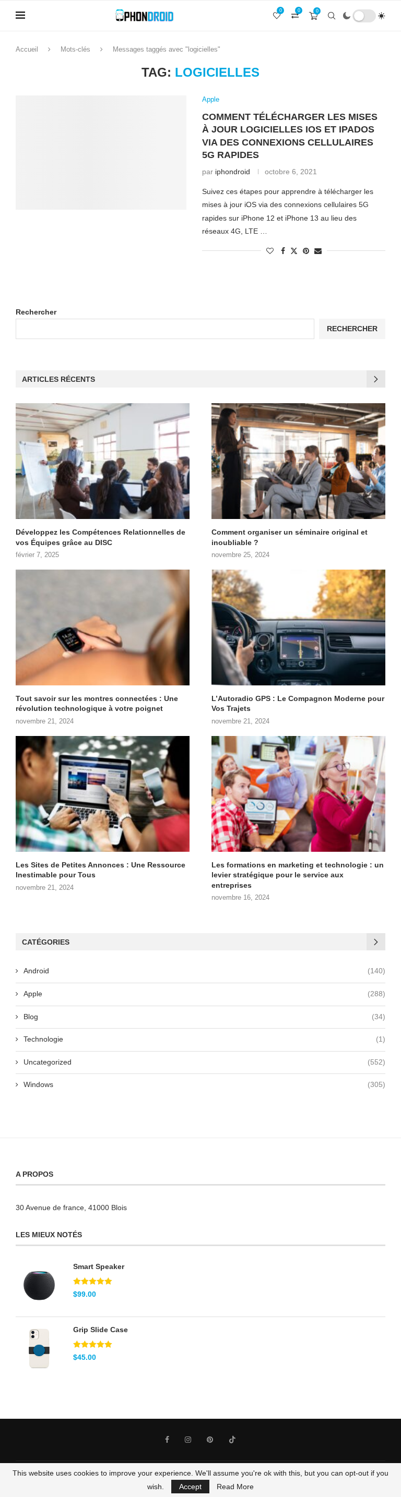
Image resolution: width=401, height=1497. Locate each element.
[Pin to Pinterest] (306, 251)
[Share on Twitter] (294, 250)
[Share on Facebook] (283, 251)
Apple (204, 993)
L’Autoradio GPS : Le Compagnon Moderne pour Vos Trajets (297, 703)
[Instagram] (188, 1439)
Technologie (204, 1039)
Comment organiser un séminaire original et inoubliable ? (289, 537)
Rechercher (36, 312)
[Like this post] (270, 251)
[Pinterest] (210, 1439)
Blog (204, 1016)
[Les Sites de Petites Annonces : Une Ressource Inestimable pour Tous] (103, 794)
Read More (235, 1486)
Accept (190, 1486)
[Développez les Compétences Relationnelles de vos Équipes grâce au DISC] (103, 461)
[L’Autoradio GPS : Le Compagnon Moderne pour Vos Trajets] (298, 627)
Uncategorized (204, 1062)
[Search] (331, 16)
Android (204, 971)
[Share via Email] (318, 251)
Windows (204, 1084)
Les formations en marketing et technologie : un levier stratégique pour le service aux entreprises (297, 875)
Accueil (27, 49)
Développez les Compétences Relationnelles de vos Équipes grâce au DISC (100, 537)
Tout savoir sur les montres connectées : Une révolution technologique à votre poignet (97, 703)
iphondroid (232, 171)
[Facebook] (167, 1439)
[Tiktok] (232, 1439)
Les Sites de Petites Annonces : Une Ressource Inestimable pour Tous (100, 870)
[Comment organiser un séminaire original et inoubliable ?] (298, 461)
